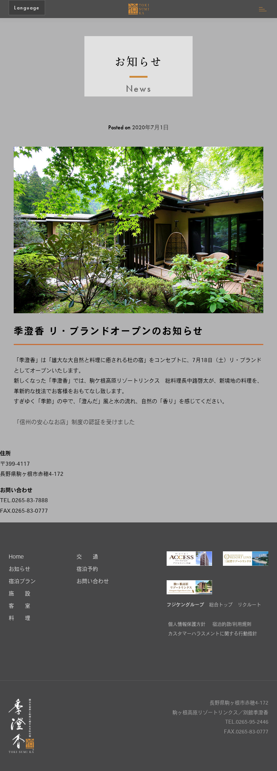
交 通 (87, 557)
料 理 (19, 618)
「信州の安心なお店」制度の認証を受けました (74, 423)
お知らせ (19, 569)
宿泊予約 (87, 569)
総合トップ (221, 605)
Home (16, 557)
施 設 (19, 594)
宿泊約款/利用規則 (231, 624)
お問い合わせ (92, 582)
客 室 (19, 606)
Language (27, 7)
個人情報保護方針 (187, 624)
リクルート (249, 605)
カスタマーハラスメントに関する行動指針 (212, 634)
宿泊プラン (22, 582)
